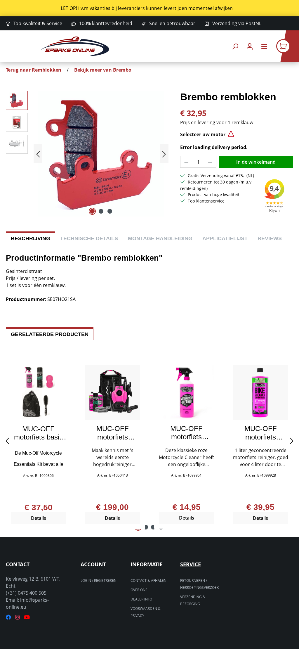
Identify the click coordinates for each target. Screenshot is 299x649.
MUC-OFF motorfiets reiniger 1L (186, 433)
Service (190, 564)
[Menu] (264, 46)
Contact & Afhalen (148, 580)
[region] (149, 8)
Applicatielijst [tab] (225, 238)
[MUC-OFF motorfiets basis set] (38, 392)
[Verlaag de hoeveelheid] (186, 162)
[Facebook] (8, 617)
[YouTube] (27, 617)
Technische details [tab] (89, 238)
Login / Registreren (99, 580)
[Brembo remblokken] (101, 154)
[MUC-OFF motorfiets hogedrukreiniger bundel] (112, 392)
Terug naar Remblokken (33, 70)
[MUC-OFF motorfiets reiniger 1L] (186, 392)
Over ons (139, 589)
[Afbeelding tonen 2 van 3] (101, 211)
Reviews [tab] (270, 238)
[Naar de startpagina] (75, 46)
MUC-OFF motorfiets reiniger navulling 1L (260, 433)
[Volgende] (164, 153)
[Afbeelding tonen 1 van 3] (92, 211)
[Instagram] (17, 617)
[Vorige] (38, 153)
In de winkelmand (256, 162)
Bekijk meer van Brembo (102, 70)
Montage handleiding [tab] (160, 238)
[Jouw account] (249, 46)
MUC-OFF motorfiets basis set (38, 433)
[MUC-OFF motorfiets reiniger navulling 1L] (260, 392)
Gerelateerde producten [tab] (49, 334)
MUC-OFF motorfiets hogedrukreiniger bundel (112, 433)
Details (38, 518)
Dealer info (141, 599)
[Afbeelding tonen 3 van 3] (109, 211)
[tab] (30, 237)
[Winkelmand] (287, 46)
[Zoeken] (235, 46)
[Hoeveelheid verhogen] (210, 162)
